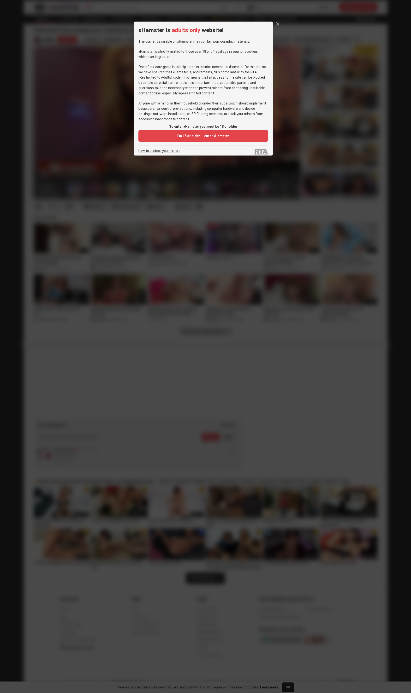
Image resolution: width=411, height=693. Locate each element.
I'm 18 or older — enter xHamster (203, 136)
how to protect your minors (159, 151)
